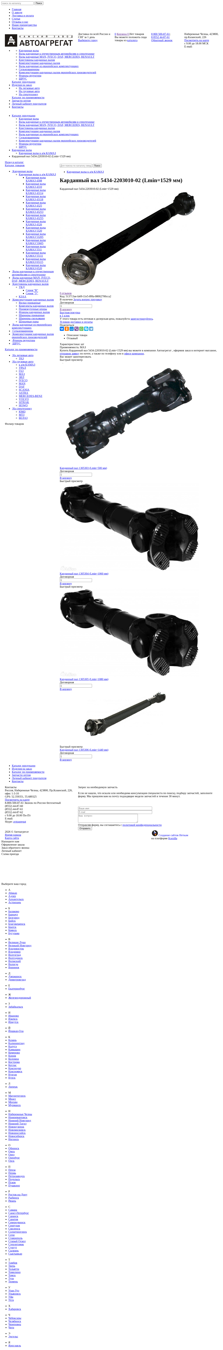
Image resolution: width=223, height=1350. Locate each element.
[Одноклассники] (67, 329)
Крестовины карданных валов (37, 128)
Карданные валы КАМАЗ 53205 (36, 235)
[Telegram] (91, 329)
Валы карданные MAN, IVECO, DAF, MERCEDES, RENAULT (56, 125)
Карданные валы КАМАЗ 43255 (36, 217)
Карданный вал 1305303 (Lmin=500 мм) (83, 468)
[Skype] (86, 329)
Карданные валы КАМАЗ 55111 (36, 254)
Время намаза (13, 834)
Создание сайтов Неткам (173, 835)
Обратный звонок (161, 40)
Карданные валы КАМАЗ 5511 (36, 248)
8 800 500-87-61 (160, 34)
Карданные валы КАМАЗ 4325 (36, 204)
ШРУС (23, 146)
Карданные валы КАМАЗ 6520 (36, 267)
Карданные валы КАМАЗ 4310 (36, 185)
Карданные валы (29, 118)
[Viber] (76, 329)
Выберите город (87, 40)
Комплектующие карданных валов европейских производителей (57, 140)
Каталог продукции (23, 115)
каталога (132, 40)
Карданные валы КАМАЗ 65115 (36, 260)
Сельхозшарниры (29, 137)
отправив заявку (69, 353)
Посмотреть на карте (196, 40)
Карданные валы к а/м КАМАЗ (37, 153)
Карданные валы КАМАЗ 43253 (36, 210)
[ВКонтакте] (62, 329)
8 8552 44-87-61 (160, 37)
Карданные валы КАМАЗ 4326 (36, 223)
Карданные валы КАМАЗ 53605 (36, 242)
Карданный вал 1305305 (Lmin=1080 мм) (84, 679)
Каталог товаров (15, 165)
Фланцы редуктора (30, 143)
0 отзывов (66, 293)
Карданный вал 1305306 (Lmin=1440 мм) (84, 749)
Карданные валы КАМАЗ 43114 (36, 192)
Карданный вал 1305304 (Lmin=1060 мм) (84, 573)
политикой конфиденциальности (142, 824)
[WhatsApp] (81, 329)
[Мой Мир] (72, 329)
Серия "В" (32, 290)
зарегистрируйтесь (141, 318)
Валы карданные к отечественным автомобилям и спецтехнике (56, 121)
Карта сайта (12, 838)
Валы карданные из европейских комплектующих (49, 134)
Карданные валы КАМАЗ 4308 (36, 179)
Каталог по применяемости (21, 349)
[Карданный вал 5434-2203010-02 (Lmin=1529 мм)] (129, 290)
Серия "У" (32, 293)
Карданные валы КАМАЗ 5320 (36, 229)
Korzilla (172, 838)
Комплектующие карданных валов (39, 131)
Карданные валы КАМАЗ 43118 (36, 198)
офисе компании (134, 353)
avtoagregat (19, 821)
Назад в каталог (14, 162)
